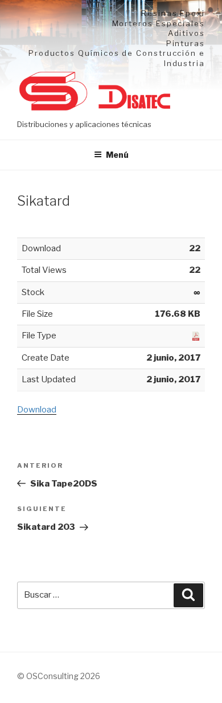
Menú (117, 155)
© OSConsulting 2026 (58, 676)
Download (36, 409)
